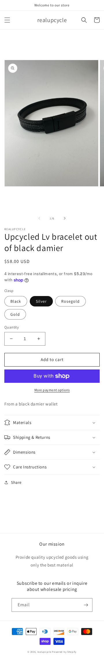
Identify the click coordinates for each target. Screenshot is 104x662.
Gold (15, 314)
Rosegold (70, 301)
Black (15, 301)
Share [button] (16, 482)
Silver (41, 301)
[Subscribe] (85, 605)
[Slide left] (39, 218)
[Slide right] (64, 218)
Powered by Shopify (64, 651)
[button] (7, 20)
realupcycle (44, 651)
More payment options (52, 390)
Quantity (11, 327)
